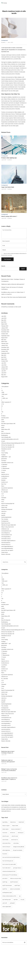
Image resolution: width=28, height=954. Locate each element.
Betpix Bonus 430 (5, 429)
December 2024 (5, 330)
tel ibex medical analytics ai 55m (9, 896)
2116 (2, 404)
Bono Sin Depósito (5, 433)
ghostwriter (4, 458)
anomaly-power (5, 417)
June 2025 (3, 318)
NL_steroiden (4, 492)
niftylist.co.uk (4, 490)
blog (2, 431)
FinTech (3, 451)
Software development (6, 509)
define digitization (6, 850)
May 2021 (3, 374)
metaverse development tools (8, 871)
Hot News (3, 460)
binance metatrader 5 (16, 829)
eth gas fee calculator (17, 850)
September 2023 (5, 353)
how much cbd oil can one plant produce (11, 857)
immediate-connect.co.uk (7, 462)
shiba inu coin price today (15, 878)
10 (2, 390)
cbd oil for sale (15, 836)
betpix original (5, 829)
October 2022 (4, 361)
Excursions (4, 853)
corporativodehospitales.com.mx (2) (9, 439)
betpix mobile (15, 825)
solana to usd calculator (15, 889)
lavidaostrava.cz (5, 476)
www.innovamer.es (5, 542)
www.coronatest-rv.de (6, 534)
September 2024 (5, 335)
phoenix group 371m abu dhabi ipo (9, 874)
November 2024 (5, 331)
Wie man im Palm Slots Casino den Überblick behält (13, 297)
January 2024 (4, 345)
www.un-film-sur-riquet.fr (7, 550)
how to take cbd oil (6, 867)
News (2, 486)
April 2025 (3, 322)
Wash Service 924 (5, 523)
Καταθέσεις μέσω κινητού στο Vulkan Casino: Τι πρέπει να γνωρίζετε (9, 778)
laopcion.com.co (5, 474)
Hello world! (18, 306)
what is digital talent (6, 906)
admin (4, 42)
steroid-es (3, 511)
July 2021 (3, 370)
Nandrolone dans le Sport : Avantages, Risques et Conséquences (8, 752)
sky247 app (4, 881)
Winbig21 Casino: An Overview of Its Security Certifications (9, 769)
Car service (4, 832)
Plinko (2, 499)
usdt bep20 (12, 903)
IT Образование (5, 468)
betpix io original (5, 825)
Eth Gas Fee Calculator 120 (7, 445)
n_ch (2, 495)
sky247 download (14, 881)
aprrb (2, 419)
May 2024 (3, 339)
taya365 (3, 515)
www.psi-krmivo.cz (5, 544)
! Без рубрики (4, 386)
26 (2, 406)
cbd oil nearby (5, 839)
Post (2, 501)
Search (3, 266)
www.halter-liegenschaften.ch (8, 540)
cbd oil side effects (6, 843)
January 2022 (4, 367)
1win (2, 396)
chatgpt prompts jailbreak (18, 846)
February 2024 (4, 343)
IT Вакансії (4, 466)
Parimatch (3, 497)
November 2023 (5, 349)
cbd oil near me (14, 839)
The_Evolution (4, 519)
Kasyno (3, 472)
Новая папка (4, 552)
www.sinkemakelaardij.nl (7, 548)
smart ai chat (4, 505)
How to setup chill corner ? (9, 216)
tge (20, 896)
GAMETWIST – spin (6, 456)
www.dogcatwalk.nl (5, 536)
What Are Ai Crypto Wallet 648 (8, 525)
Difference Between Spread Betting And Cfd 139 (12, 443)
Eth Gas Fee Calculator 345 (7, 447)
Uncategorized (4, 521)
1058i (2, 392)
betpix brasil (21, 822)
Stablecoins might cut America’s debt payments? (12, 284)
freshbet (3, 454)
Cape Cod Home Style (7, 187)
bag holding (4, 822)
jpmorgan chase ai (17, 867)
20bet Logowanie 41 (6, 402)
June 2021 (3, 372)
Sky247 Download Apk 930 (7, 503)
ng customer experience (7, 488)
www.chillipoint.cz (5, 532)
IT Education (4, 464)
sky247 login (17, 885)
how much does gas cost (7, 860)
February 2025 (4, 326)
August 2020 (4, 376)
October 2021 (4, 369)
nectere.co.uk (4, 482)
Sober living (4, 507)
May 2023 (3, 355)
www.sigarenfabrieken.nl (7, 546)
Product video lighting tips (9, 158)
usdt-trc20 (4, 903)
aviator (3, 421)
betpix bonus (13, 822)
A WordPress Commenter (7, 306)
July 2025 (3, 316)
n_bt (2, 493)
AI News (3, 415)
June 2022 (3, 365)
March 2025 (4, 324)
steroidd (3, 513)
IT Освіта (3, 470)
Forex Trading (4, 452)
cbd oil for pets (5, 836)
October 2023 (4, 351)
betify (2, 427)
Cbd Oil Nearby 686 (6, 437)
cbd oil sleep (16, 843)
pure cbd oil (4, 878)
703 (2, 412)
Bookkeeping (4, 435)
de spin (3, 441)
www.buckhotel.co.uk (6, 531)
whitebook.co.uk (5, 529)
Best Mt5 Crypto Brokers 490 (8, 423)
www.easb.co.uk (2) (6, 538)
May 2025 (3, 320)
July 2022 (3, 363)
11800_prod (4, 394)
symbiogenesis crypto (7, 892)
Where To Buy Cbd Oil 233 (7, 527)
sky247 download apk (7, 885)
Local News (4, 478)
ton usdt (22, 899)
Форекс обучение (5, 554)
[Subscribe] (25, 942)
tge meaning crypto (6, 899)
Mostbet (3, 480)
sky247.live (4, 889)
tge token (16, 899)
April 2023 (3, 357)
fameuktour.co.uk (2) (6, 449)
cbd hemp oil (20, 832)
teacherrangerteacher (6, 517)
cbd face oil (12, 832)
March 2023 (4, 359)
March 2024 (4, 341)
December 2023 (5, 347)
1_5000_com (4, 398)
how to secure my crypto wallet (9, 864)
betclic (3, 425)
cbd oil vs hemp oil (6, 846)
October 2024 (4, 333)
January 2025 (4, 328)
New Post (3, 484)
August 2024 (4, 337)
